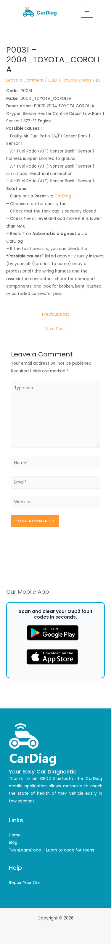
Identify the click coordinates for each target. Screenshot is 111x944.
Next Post (55, 329)
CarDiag (62, 196)
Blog (13, 842)
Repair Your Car (24, 882)
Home (15, 835)
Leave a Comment (25, 80)
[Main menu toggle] (87, 11)
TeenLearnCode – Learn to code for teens (51, 850)
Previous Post (55, 314)
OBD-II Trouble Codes (69, 80)
